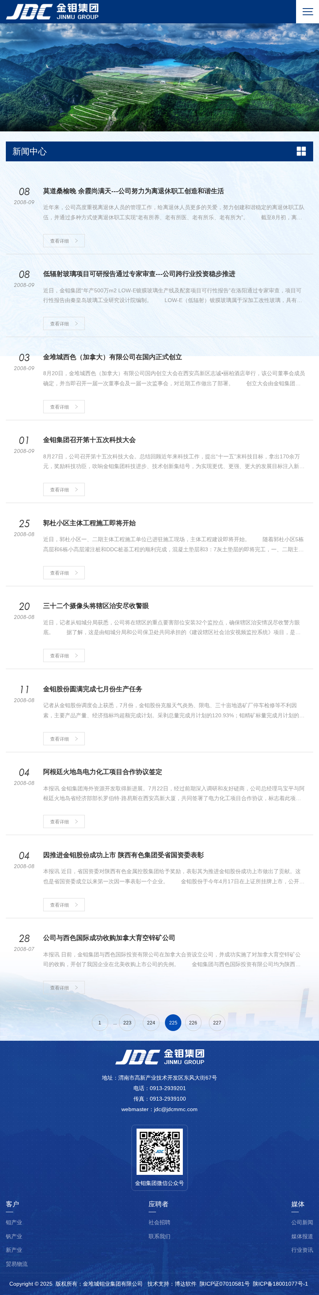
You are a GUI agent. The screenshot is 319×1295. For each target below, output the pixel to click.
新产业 (14, 1250)
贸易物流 (17, 1264)
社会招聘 (159, 1222)
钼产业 (14, 1222)
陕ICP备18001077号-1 (280, 1284)
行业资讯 (302, 1250)
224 (151, 1023)
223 (127, 1023)
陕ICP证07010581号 (225, 1284)
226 (193, 1023)
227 (217, 1023)
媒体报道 (302, 1236)
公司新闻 (302, 1222)
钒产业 (14, 1236)
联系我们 (159, 1236)
